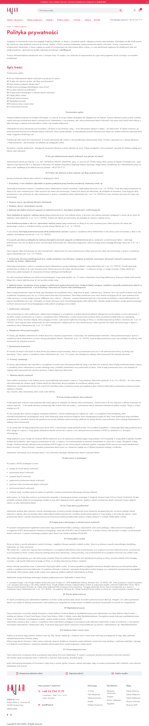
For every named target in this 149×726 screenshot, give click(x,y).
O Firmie (91, 691)
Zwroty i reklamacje (114, 700)
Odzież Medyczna (133, 694)
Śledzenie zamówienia (111, 692)
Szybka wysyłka (121, 673)
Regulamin (110, 703)
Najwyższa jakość (76, 673)
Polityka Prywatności (95, 705)
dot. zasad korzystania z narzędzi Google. (125, 589)
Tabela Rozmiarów (94, 698)
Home (9, 26)
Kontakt (90, 701)
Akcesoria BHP (132, 705)
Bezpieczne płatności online (31, 673)
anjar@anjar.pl (65, 50)
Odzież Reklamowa (133, 698)
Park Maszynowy (94, 694)
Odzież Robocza (132, 691)
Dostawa (110, 696)
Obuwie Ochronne (133, 701)
